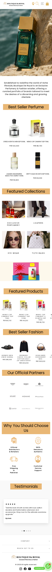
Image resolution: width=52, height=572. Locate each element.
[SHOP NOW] (26, 42)
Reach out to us (25, 548)
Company (25, 541)
